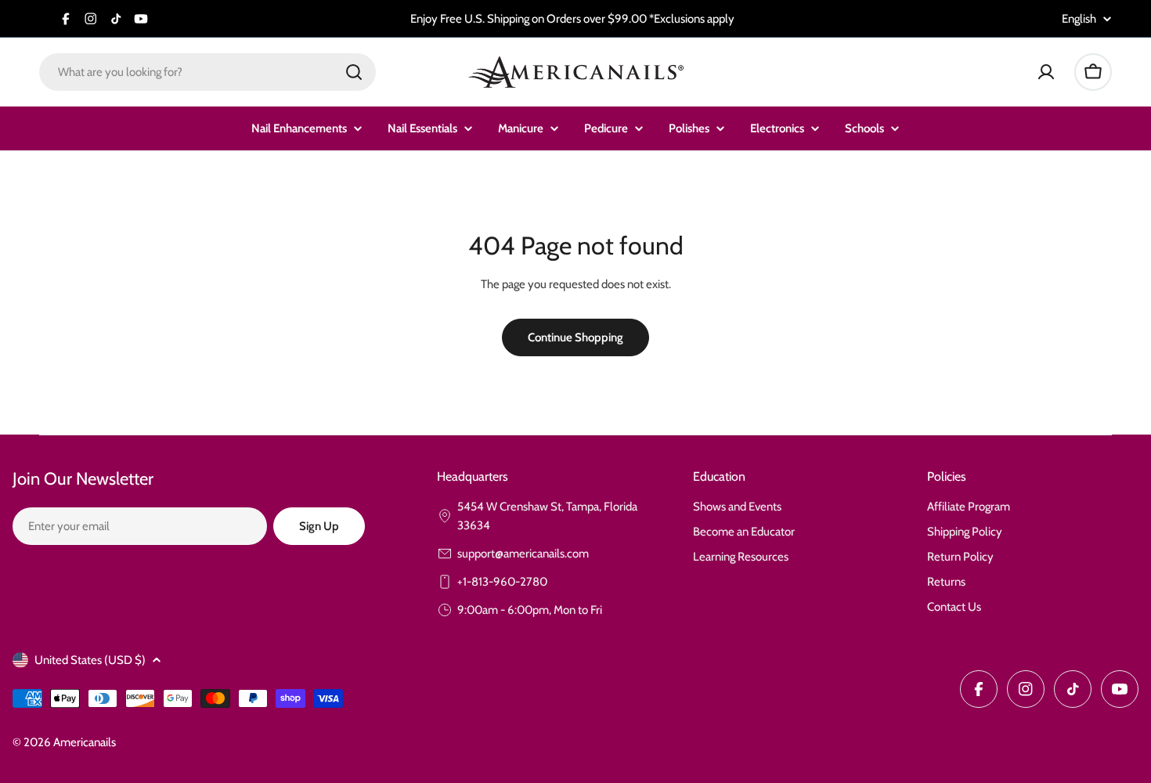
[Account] (1046, 72)
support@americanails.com (523, 554)
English (1079, 19)
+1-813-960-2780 (502, 582)
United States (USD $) (90, 660)
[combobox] (207, 72)
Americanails (84, 742)
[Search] (354, 72)
